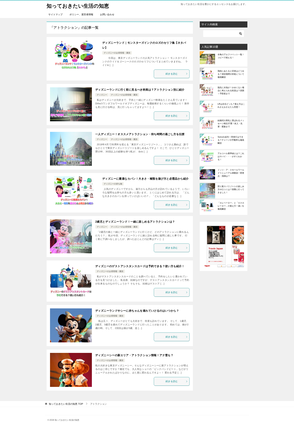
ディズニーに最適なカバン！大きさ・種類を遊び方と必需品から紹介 (145, 178)
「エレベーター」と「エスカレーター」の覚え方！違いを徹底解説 (231, 206)
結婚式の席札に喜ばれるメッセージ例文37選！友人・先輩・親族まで (231, 123)
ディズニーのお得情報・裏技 (117, 53)
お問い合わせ (107, 14)
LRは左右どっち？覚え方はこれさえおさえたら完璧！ (231, 105)
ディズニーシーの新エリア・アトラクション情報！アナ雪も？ (134, 355)
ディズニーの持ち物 (113, 184)
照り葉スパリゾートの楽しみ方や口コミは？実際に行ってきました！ (231, 189)
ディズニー (102, 95)
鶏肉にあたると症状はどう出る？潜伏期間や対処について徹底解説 (231, 74)
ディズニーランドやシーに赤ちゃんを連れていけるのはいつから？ (137, 310)
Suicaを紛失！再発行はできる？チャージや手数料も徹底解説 (231, 140)
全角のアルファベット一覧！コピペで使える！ (231, 56)
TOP (66, 404)
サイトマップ (55, 14)
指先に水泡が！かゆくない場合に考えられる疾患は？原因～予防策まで (231, 90)
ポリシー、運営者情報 (81, 14)
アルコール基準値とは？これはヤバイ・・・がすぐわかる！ (231, 156)
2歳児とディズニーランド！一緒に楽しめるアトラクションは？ (135, 221)
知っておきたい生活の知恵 (78, 6)
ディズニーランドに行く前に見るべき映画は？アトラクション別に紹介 (140, 89)
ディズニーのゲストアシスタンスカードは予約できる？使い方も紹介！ (140, 266)
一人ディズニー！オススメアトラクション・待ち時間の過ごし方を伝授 (140, 134)
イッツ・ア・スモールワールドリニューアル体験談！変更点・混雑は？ (231, 173)
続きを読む (172, 73)
